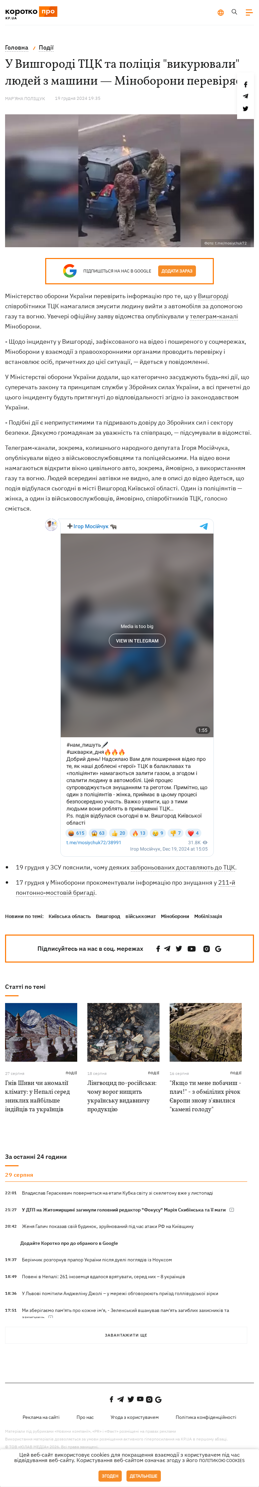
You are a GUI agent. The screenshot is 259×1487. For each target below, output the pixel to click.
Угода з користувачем (135, 1417)
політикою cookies (222, 1460)
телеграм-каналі (214, 316)
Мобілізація (208, 916)
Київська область (70, 916)
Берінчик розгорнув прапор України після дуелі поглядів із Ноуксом (97, 1260)
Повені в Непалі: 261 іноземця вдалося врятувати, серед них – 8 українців (103, 1277)
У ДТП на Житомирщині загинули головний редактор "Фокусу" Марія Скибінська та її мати (124, 1210)
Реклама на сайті (41, 1417)
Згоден (110, 1476)
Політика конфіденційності (206, 1417)
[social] (158, 948)
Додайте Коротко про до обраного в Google (69, 1243)
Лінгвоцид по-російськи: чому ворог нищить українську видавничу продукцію (121, 1096)
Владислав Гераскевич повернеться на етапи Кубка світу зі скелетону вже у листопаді (117, 1193)
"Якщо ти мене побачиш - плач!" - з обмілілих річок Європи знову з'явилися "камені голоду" (205, 1096)
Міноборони (175, 916)
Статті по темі (25, 987)
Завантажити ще (126, 1335)
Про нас (85, 1417)
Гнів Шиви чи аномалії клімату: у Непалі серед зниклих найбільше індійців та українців (37, 1096)
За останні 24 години (36, 1157)
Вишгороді (213, 296)
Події (71, 1073)
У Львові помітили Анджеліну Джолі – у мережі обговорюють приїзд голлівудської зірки (120, 1293)
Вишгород (108, 916)
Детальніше (143, 1476)
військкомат (140, 916)
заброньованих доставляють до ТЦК (183, 867)
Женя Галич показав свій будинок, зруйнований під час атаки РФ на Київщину (108, 1226)
